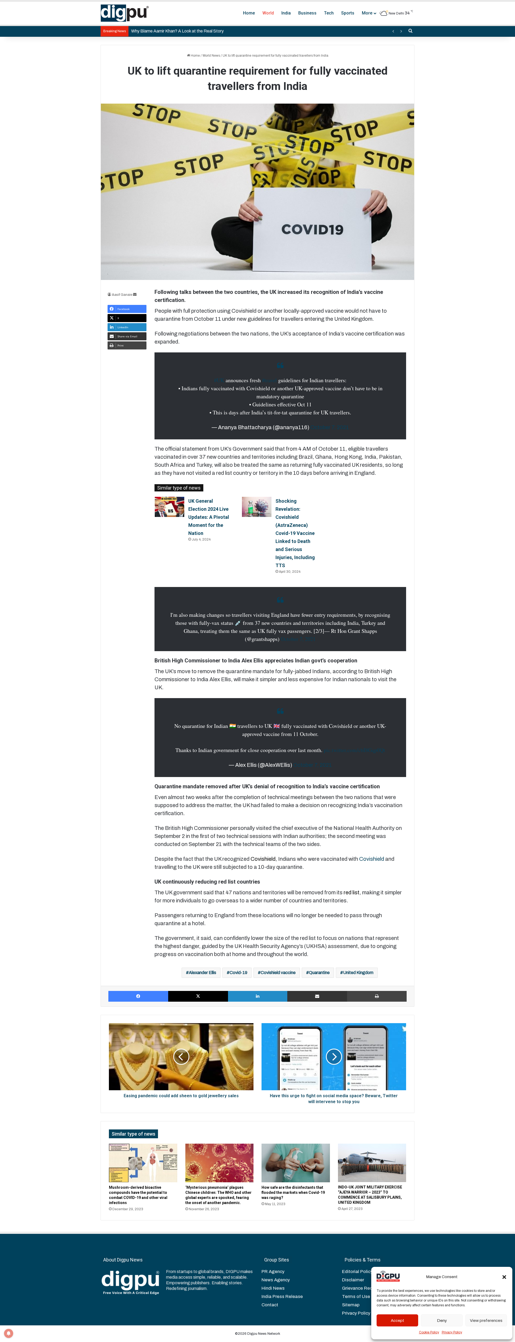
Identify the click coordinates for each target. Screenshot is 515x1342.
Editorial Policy (357, 1271)
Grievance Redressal (363, 1288)
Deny (442, 1320)
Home (249, 13)
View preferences (486, 1320)
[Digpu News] (125, 13)
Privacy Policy (452, 1332)
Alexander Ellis (202, 972)
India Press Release (282, 1296)
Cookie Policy (429, 1332)
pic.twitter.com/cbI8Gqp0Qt (354, 750)
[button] (504, 1277)
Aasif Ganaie (122, 295)
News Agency (276, 1279)
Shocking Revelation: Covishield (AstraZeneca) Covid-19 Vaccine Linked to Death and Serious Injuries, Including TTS (295, 533)
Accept (397, 1320)
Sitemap (350, 1304)
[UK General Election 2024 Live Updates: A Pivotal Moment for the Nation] (169, 507)
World (268, 13)
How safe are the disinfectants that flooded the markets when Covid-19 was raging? (293, 1192)
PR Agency (273, 1271)
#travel (269, 380)
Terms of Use (356, 1296)
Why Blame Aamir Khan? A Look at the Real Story (177, 31)
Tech (329, 13)
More (367, 13)
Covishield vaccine (278, 972)
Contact (270, 1304)
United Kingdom (358, 972)
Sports (347, 13)
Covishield (371, 859)
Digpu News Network (263, 1334)
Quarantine (319, 972)
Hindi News (273, 1288)
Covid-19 (238, 972)
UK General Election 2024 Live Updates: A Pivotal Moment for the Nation (208, 517)
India (286, 13)
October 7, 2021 (329, 427)
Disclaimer (353, 1279)
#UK (219, 380)
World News (211, 55)
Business (307, 13)
